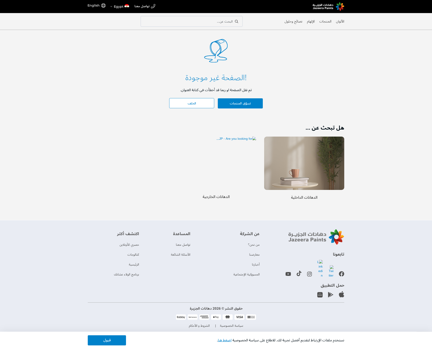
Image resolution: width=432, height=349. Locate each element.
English (94, 5)
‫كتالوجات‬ (133, 254)
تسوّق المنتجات (240, 103)
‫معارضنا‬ (254, 254)
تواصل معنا (142, 6)
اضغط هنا (225, 340)
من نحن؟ (254, 244)
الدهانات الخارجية (216, 197)
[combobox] (192, 21)
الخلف (192, 103)
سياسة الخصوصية (231, 325)
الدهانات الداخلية (304, 197)
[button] (119, 6)
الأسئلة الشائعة (180, 254)
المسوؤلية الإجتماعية (246, 274)
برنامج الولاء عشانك (126, 274)
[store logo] (328, 6)
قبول (107, 340)
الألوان (340, 21)
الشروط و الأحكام (199, 325)
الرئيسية (134, 264)
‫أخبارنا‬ (256, 264)
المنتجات (325, 21)
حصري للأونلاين (129, 244)
